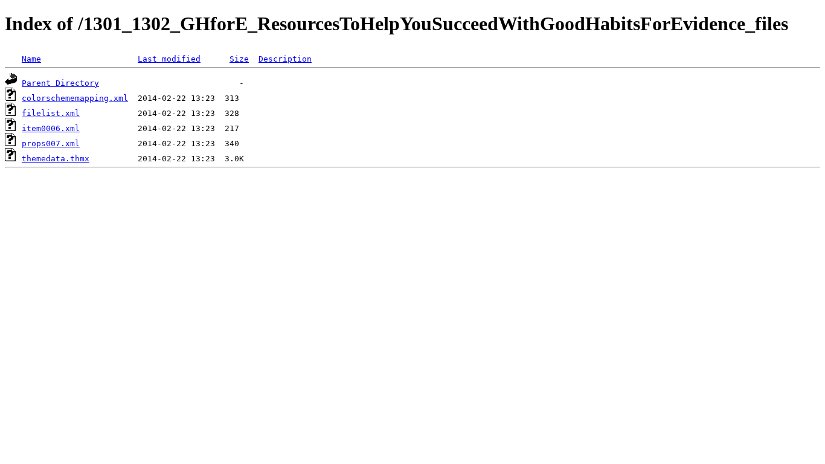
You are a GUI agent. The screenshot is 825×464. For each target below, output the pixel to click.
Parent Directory (60, 83)
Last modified (169, 58)
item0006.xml (51, 128)
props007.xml (51, 143)
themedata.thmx (55, 158)
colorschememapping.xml (75, 98)
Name (31, 58)
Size (239, 58)
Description (285, 58)
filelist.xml (51, 113)
